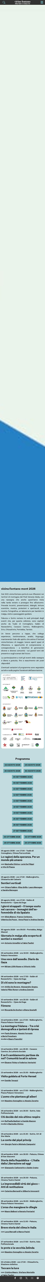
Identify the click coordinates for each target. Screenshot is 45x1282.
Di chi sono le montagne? (16, 982)
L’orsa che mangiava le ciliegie (19, 1207)
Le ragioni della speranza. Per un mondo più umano (20, 858)
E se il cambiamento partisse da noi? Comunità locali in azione (20, 1057)
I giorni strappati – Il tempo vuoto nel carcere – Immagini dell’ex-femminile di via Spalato (21, 909)
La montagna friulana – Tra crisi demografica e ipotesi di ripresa (20, 1027)
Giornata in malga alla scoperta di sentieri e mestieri (21, 937)
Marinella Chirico (15, 1124)
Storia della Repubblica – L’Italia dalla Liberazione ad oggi (20, 1162)
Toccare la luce (10, 1268)
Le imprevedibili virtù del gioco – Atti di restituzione (20, 1185)
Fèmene (6, 1006)
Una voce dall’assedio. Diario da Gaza (20, 961)
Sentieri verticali (11, 883)
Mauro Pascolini (15, 1039)
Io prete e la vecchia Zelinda (17, 1248)
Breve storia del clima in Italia (18, 1227)
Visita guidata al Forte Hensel (18, 1076)
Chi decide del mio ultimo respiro (20, 1117)
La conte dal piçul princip (16, 1140)
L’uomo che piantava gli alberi (19, 1096)
